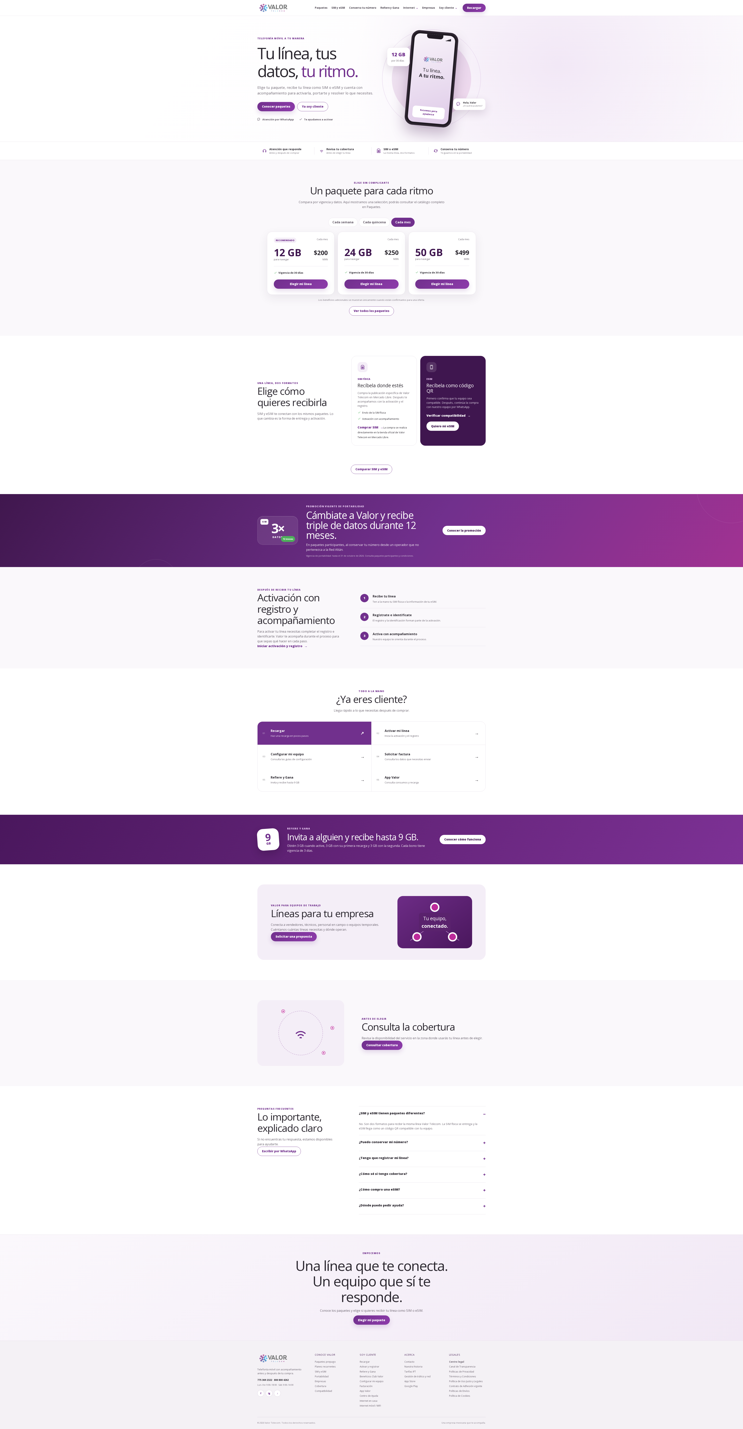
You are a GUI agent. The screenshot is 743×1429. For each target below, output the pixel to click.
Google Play (411, 1386)
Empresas (428, 7)
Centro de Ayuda (369, 1395)
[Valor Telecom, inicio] (273, 8)
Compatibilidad (323, 1390)
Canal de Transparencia (462, 1366)
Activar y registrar (369, 1366)
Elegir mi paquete (371, 1320)
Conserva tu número (362, 7)
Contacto (409, 1361)
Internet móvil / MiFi (370, 1405)
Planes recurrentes (325, 1366)
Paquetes (321, 7)
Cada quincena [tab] (374, 222)
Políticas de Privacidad (461, 1371)
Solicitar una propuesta (294, 936)
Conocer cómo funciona (462, 839)
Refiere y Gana (389, 7)
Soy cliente (448, 7)
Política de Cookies (459, 1395)
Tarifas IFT (410, 1371)
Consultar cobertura (382, 1045)
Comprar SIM (370, 427)
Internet (410, 7)
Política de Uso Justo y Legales (466, 1381)
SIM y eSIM (338, 7)
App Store (409, 1381)
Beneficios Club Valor (371, 1376)
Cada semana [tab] (343, 222)
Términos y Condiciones (462, 1376)
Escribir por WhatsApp (279, 1151)
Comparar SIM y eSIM (371, 469)
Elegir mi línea (301, 284)
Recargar (474, 8)
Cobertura (320, 1386)
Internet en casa (368, 1400)
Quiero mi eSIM (442, 426)
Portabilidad (322, 1376)
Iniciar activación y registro (282, 646)
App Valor (365, 1390)
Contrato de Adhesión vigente (465, 1386)
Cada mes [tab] (403, 222)
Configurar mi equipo (371, 1381)
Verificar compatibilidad (448, 415)
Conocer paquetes (276, 106)
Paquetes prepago (325, 1361)
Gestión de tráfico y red (417, 1376)
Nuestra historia (413, 1366)
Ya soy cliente (313, 106)
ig (269, 1393)
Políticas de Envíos (459, 1390)
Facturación (366, 1386)
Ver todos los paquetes (371, 311)
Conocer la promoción (464, 530)
